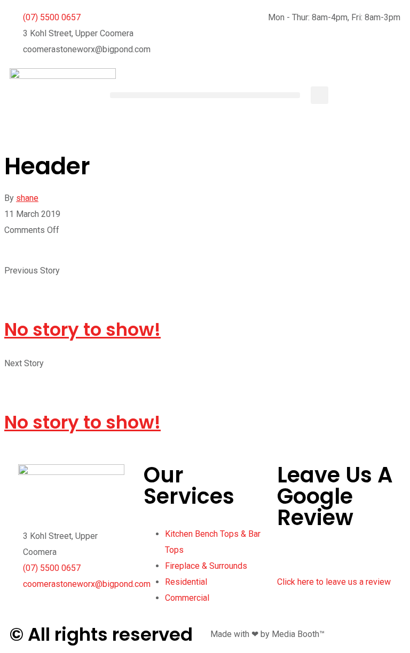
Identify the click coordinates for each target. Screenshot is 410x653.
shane (27, 198)
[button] (205, 95)
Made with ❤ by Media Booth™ (267, 634)
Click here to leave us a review (334, 582)
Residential (186, 582)
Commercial (187, 598)
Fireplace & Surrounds (206, 566)
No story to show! (82, 329)
